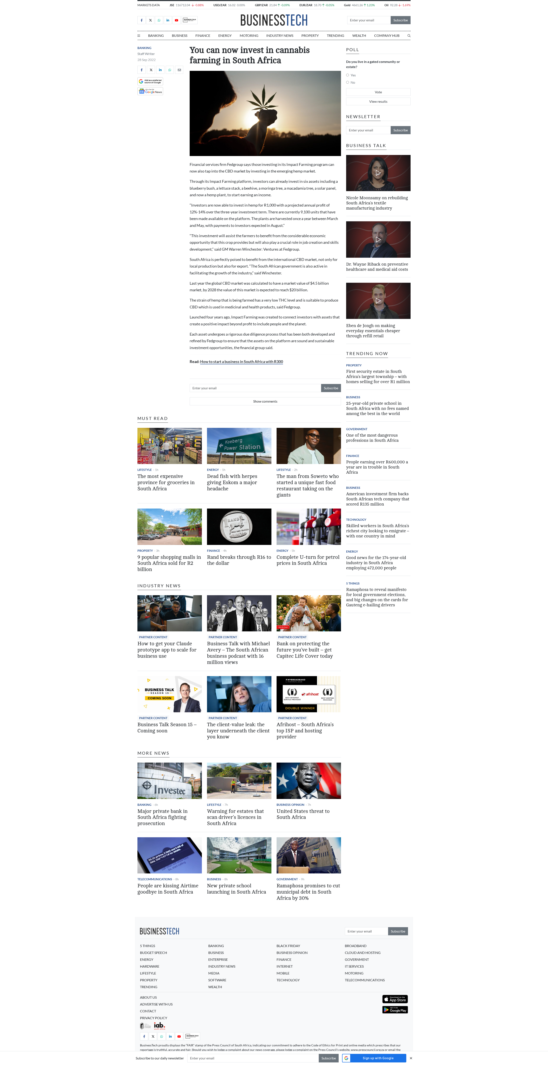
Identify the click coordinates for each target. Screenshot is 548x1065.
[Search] (409, 35)
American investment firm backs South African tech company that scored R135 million (377, 499)
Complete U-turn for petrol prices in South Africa (308, 560)
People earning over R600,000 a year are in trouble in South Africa (377, 467)
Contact (148, 1011)
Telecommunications (154, 879)
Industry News (279, 35)
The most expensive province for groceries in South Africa (166, 482)
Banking (156, 35)
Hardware (149, 966)
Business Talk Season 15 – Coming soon (167, 728)
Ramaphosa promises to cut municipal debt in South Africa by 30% (308, 892)
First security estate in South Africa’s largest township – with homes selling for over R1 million (378, 376)
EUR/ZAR (305, 5)
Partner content (153, 637)
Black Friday (288, 946)
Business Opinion (290, 804)
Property (310, 35)
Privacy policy (153, 1018)
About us (148, 997)
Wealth (359, 35)
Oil (386, 5)
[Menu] (138, 35)
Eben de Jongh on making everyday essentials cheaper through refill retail (373, 330)
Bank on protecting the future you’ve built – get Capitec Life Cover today (305, 650)
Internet (285, 966)
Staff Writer (146, 54)
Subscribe (400, 20)
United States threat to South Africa (303, 814)
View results (378, 101)
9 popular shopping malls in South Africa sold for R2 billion (169, 563)
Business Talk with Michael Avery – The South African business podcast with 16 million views (238, 653)
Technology (356, 519)
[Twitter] (150, 20)
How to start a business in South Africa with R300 (241, 361)
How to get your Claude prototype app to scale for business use (167, 650)
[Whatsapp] (159, 20)
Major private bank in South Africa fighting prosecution (162, 817)
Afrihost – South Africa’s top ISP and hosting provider (305, 731)
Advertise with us (156, 1004)
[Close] (411, 1058)
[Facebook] (141, 20)
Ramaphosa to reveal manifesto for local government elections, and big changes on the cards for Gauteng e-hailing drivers (377, 597)
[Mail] (179, 70)
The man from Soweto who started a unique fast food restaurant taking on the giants (308, 485)
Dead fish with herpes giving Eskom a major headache (232, 482)
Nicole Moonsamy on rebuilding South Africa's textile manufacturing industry (377, 203)
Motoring (249, 35)
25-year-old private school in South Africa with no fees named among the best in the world (377, 408)
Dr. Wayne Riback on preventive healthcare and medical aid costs (377, 267)
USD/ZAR (219, 5)
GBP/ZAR (261, 5)
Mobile (283, 973)
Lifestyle (144, 470)
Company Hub (386, 35)
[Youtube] (177, 20)
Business (179, 35)
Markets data (148, 5)
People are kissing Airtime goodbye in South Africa (167, 889)
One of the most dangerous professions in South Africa (372, 438)
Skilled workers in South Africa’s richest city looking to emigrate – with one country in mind (377, 530)
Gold (347, 5)
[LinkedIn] (168, 20)
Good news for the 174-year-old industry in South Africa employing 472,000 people (376, 562)
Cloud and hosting (363, 952)
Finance (202, 35)
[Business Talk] (189, 20)
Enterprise (218, 959)
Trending (335, 35)
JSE (172, 5)
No (353, 82)
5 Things (353, 583)
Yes (353, 75)
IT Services (354, 966)
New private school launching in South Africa (236, 889)
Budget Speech (153, 952)
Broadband (355, 946)
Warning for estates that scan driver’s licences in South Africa (235, 817)
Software (217, 980)
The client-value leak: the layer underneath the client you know (238, 731)
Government (287, 879)
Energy (225, 35)
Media (213, 973)
